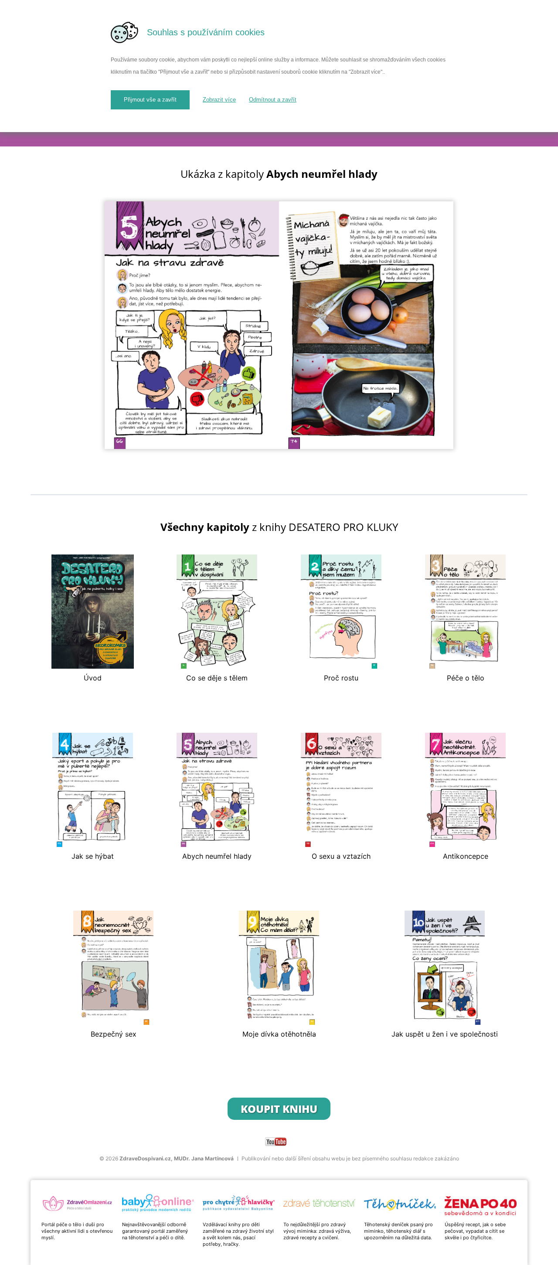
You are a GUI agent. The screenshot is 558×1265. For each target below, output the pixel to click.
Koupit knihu (279, 1109)
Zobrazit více (219, 99)
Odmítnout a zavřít (272, 99)
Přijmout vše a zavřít (150, 99)
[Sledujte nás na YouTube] (275, 1141)
